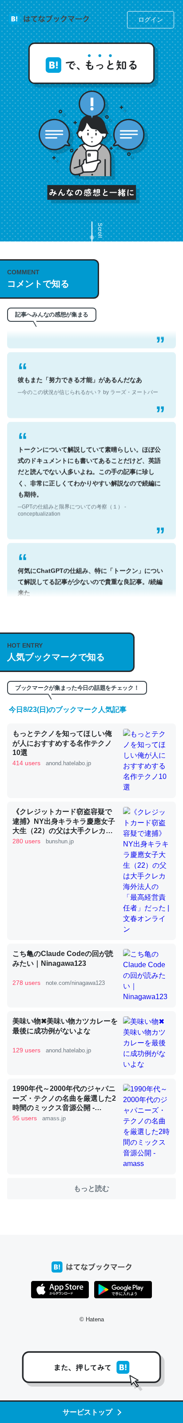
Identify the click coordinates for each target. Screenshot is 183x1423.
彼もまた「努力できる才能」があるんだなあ (88, 377)
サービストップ (87, 1412)
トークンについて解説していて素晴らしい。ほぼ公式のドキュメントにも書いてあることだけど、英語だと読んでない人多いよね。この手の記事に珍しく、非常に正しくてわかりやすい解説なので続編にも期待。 (89, 472)
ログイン (150, 19)
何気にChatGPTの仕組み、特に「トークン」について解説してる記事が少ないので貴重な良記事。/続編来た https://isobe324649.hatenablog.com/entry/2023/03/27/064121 (91, 594)
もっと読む (91, 1188)
